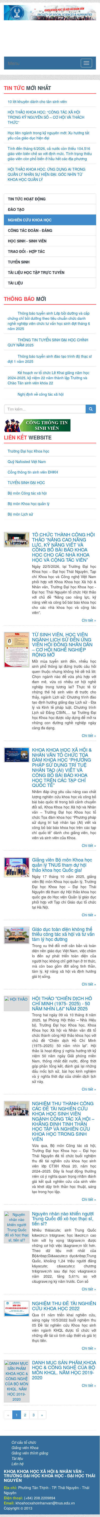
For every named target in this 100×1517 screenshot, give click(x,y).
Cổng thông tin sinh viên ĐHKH (33, 472)
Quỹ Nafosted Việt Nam (27, 461)
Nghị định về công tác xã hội (41, 394)
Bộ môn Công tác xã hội (27, 493)
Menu (13, 63)
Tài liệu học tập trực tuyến (36, 272)
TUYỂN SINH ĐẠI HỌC (26, 482)
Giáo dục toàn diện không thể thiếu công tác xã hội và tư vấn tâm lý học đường (63, 934)
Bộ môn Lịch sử (20, 514)
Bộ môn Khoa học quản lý (28, 503)
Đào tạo (16, 209)
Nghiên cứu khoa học (30, 219)
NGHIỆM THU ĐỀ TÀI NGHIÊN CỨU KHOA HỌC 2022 (64, 1305)
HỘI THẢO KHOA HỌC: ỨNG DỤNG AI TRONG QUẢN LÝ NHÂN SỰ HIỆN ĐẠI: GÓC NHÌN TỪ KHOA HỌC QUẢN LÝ (46, 174)
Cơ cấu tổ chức (24, 1442)
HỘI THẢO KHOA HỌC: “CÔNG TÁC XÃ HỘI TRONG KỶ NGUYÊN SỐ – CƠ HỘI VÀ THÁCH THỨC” (46, 117)
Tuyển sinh (18, 261)
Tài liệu (15, 282)
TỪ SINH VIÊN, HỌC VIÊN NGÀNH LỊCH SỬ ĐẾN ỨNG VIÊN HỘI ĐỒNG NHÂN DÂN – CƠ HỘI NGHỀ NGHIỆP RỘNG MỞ (62, 644)
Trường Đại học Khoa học (28, 451)
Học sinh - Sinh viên (27, 240)
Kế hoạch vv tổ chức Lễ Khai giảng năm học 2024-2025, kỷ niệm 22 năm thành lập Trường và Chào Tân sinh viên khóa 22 (48, 377)
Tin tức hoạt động (27, 198)
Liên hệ (18, 1463)
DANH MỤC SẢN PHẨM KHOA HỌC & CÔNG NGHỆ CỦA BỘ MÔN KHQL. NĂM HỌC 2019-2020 (64, 1370)
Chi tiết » (89, 620)
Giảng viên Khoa (25, 1447)
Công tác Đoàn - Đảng (30, 230)
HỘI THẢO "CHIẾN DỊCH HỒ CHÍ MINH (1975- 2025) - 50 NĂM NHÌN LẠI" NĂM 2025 (62, 1003)
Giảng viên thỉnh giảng (30, 1452)
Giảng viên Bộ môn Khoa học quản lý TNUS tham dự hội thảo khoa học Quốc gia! (62, 864)
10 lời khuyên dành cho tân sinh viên (37, 101)
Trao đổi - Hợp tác (26, 251)
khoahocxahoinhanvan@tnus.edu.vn (45, 1502)
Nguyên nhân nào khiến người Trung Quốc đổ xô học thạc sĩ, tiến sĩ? (63, 1218)
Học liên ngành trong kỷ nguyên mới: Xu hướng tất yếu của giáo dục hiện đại (48, 135)
